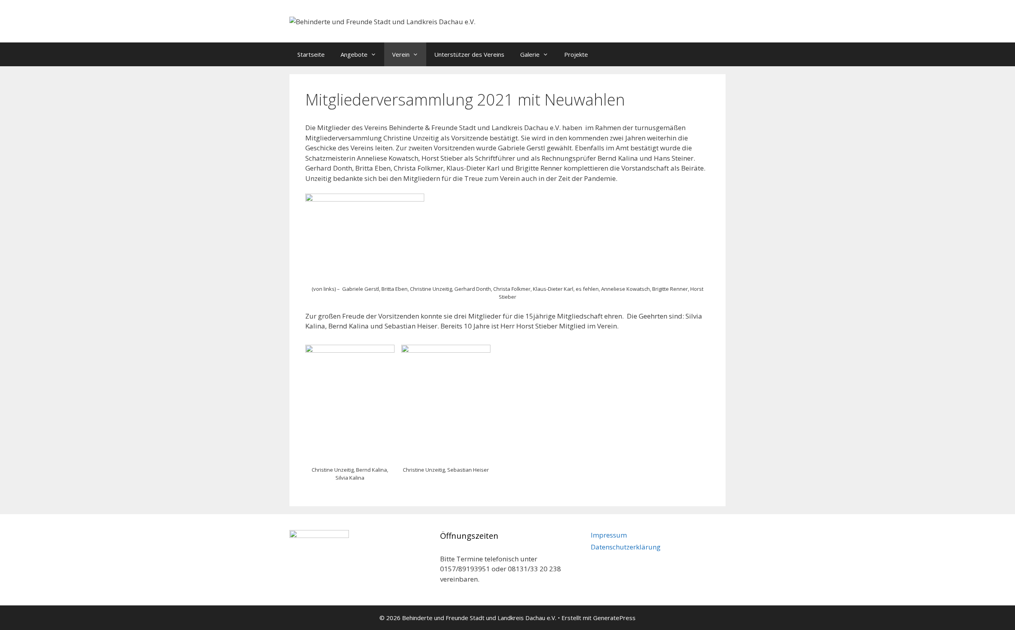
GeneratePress (614, 618)
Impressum (609, 535)
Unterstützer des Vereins (469, 54)
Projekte (576, 54)
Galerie (530, 54)
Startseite (311, 54)
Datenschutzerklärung (626, 546)
